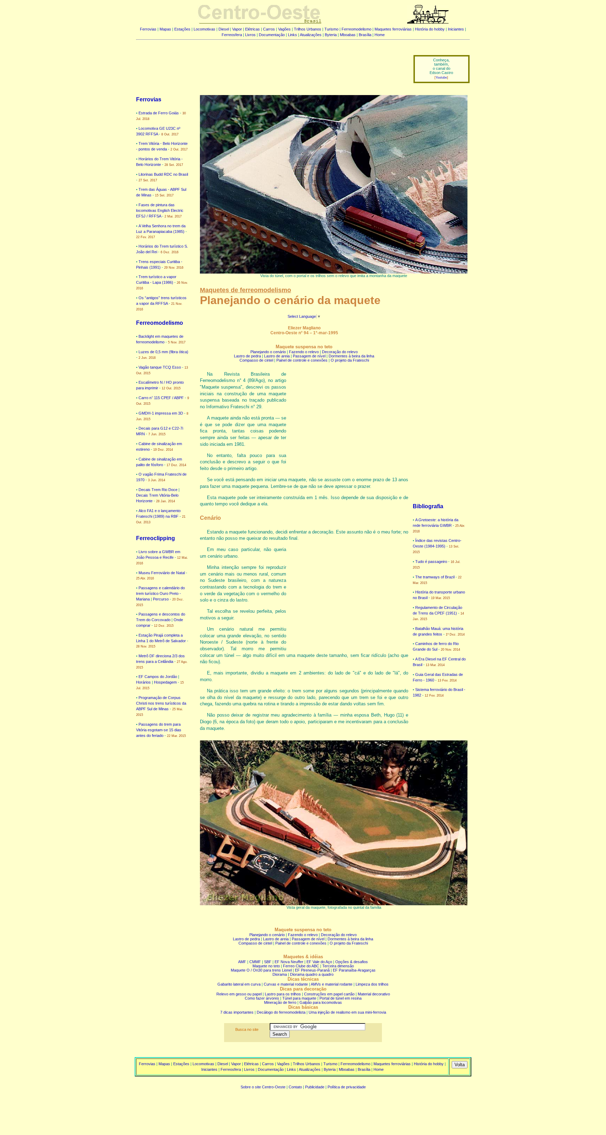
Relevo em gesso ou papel (239, 994)
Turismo (331, 29)
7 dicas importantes (237, 1012)
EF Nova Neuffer (289, 962)
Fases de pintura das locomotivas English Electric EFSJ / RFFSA (159, 210)
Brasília (365, 35)
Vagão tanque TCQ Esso (160, 367)
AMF (242, 962)
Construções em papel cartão (329, 994)
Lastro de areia (277, 356)
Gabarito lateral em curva (239, 984)
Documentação (272, 35)
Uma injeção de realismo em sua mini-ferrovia (347, 1012)
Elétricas (252, 29)
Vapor (237, 29)
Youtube (441, 77)
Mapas (165, 29)
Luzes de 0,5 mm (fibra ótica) (163, 352)
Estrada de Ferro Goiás (159, 113)
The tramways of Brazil (434, 577)
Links (292, 35)
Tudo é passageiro (431, 561)
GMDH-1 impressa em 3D (161, 413)
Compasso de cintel (256, 360)
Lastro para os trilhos (283, 994)
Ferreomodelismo (356, 29)
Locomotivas (204, 29)
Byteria (331, 35)
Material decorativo (374, 994)
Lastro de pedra (247, 356)
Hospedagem (165, 682)
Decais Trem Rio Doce (158, 490)
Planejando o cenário (268, 352)
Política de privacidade (347, 1087)
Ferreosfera (232, 35)
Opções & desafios (351, 962)
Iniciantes (456, 29)
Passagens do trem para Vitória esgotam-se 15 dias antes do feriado (158, 730)
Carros (269, 29)
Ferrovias (148, 29)
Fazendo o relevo (304, 352)
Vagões (284, 29)
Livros (250, 35)
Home (380, 35)
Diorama (279, 974)
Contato (295, 1087)
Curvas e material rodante (286, 984)
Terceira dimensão (338, 966)
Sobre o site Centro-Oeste (263, 1087)
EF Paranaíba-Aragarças (354, 970)
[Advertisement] (270, 64)
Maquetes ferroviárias (393, 29)
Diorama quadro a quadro (312, 974)
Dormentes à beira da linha (351, 356)
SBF (267, 962)
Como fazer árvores (262, 998)
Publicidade (314, 1087)
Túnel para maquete (299, 998)
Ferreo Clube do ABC (301, 966)
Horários (143, 682)
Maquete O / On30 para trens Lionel (261, 970)
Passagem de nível (309, 356)
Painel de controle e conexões (302, 360)
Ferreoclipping (155, 538)
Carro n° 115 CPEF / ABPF (161, 398)
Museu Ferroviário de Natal (162, 573)
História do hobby (430, 29)
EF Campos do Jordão (158, 676)
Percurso (161, 599)
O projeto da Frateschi (350, 360)
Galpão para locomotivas (320, 1002)
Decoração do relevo (340, 352)
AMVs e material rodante (331, 984)
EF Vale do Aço (319, 962)
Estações (182, 29)
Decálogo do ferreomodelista (281, 1012)
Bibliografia (428, 506)
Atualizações (311, 35)
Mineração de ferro (280, 1002)
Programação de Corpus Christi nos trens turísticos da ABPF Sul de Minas (161, 703)
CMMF (255, 962)
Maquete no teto (266, 966)
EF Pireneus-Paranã (312, 970)
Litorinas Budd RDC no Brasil (163, 174)
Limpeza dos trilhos (372, 984)
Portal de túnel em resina (340, 998)
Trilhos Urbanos (307, 29)
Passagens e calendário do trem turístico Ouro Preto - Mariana (160, 593)
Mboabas (348, 35)
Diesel (223, 29)
